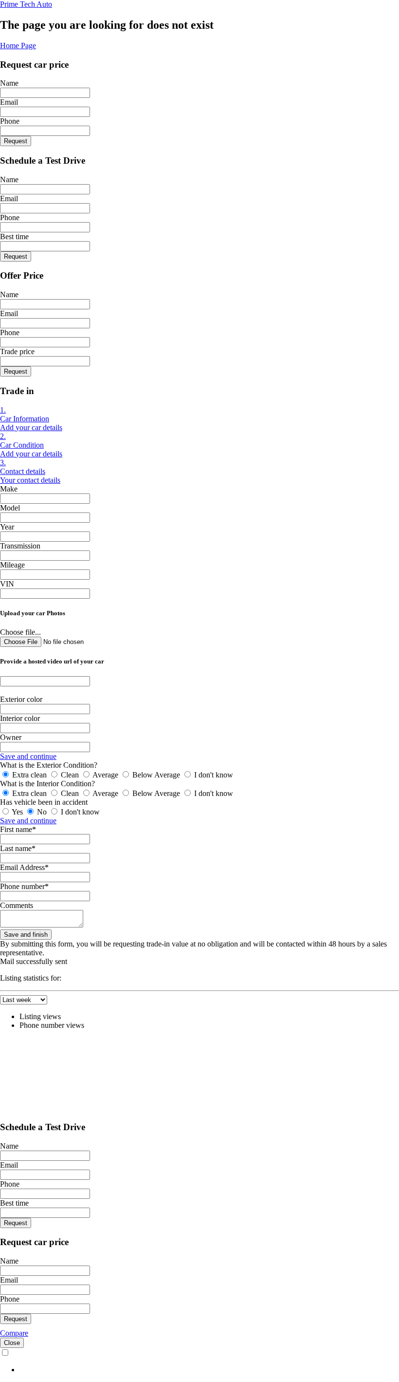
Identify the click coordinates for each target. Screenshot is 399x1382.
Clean (70, 775)
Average (105, 775)
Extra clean (29, 775)
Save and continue (28, 756)
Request (15, 141)
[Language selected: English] (199, 1361)
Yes (17, 812)
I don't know (212, 775)
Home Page (18, 45)
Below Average (156, 775)
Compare (14, 1333)
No (42, 812)
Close (12, 1342)
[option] (209, 1369)
